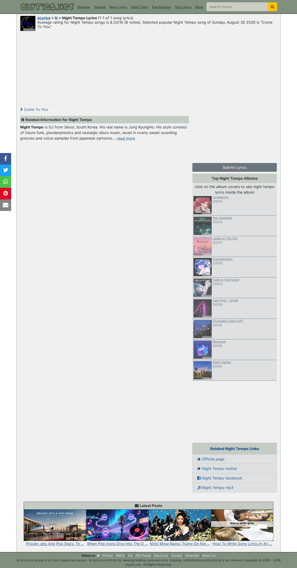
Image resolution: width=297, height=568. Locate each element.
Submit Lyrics (234, 167)
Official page (212, 459)
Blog (199, 7)
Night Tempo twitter (219, 468)
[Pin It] (5, 193)
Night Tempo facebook (221, 478)
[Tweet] (5, 170)
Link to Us (161, 555)
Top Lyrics (183, 7)
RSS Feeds (143, 555)
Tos (130, 555)
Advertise (192, 555)
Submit (100, 7)
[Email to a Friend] (5, 205)
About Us (209, 555)
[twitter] (98, 555)
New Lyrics (118, 7)
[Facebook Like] (5, 159)
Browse (84, 7)
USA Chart (139, 7)
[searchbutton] (272, 6)
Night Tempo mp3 (216, 487)
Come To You (35, 109)
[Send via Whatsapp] (5, 182)
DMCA (120, 555)
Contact (176, 555)
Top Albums (161, 7)
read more (126, 138)
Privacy (108, 555)
